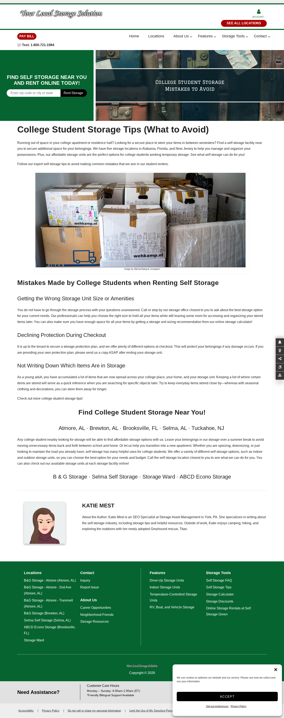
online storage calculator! (233, 322)
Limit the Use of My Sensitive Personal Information (160, 710)
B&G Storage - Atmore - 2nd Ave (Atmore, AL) (47, 590)
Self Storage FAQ (219, 580)
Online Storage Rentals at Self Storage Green (228, 611)
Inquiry (85, 580)
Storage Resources (94, 621)
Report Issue (89, 587)
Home (134, 36)
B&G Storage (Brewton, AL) (44, 613)
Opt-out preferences (217, 706)
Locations (156, 36)
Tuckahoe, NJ (208, 428)
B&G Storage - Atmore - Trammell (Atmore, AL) (48, 603)
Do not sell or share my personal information (94, 710)
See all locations (244, 23)
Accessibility (26, 710)
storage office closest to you (189, 310)
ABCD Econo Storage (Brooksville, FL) (49, 630)
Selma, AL (175, 428)
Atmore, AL (72, 428)
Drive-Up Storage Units (167, 580)
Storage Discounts (219, 601)
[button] (276, 670)
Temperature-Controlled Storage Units (173, 597)
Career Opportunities (95, 607)
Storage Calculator (220, 594)
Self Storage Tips (218, 587)
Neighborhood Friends (97, 614)
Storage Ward (34, 640)
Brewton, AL (104, 428)
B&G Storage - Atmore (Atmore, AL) (50, 580)
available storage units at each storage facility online (89, 463)
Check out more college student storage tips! (50, 398)
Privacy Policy (238, 706)
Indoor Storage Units (165, 587)
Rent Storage (73, 93)
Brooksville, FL (140, 428)
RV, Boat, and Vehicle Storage (172, 607)
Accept (227, 696)
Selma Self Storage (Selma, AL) (47, 620)
